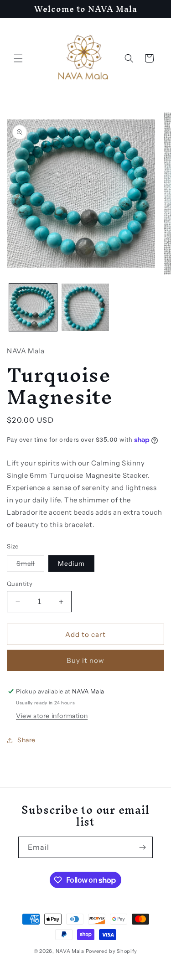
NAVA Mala (71, 951)
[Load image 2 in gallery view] (85, 307)
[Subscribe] (142, 847)
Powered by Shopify (112, 951)
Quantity (19, 583)
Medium (71, 563)
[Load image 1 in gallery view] (33, 307)
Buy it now (85, 660)
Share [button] (26, 740)
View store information (52, 716)
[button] (18, 58)
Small (30, 565)
